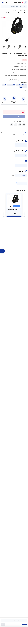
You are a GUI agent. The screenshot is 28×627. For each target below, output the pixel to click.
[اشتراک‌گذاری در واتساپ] (19, 124)
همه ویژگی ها (14, 79)
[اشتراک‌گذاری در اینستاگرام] (15, 124)
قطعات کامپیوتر (11, 84)
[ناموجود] (3, 624)
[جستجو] (25, 6)
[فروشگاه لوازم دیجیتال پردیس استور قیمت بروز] (19, 2)
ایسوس (23, 90)
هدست (4, 84)
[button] (14, 29)
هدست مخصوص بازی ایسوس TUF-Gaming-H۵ (14, 209)
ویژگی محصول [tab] (25, 134)
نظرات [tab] (2, 133)
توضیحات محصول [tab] (13, 134)
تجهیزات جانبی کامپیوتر (18, 10)
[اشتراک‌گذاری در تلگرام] (23, 124)
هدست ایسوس (23, 87)
